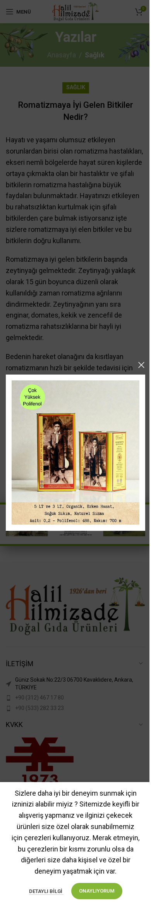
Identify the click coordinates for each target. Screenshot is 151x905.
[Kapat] (141, 365)
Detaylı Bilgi (46, 891)
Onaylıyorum (97, 891)
